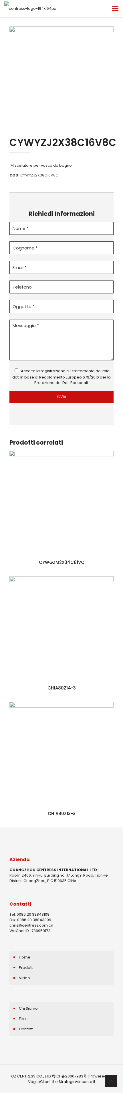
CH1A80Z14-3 (61, 688)
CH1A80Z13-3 (62, 813)
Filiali (23, 1018)
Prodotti (26, 967)
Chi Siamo (28, 1008)
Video (24, 978)
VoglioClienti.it (41, 1081)
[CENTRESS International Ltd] (30, 8)
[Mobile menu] (115, 9)
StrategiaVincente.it (77, 1081)
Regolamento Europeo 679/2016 (69, 377)
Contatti (26, 1029)
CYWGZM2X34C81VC (61, 562)
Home (24, 957)
